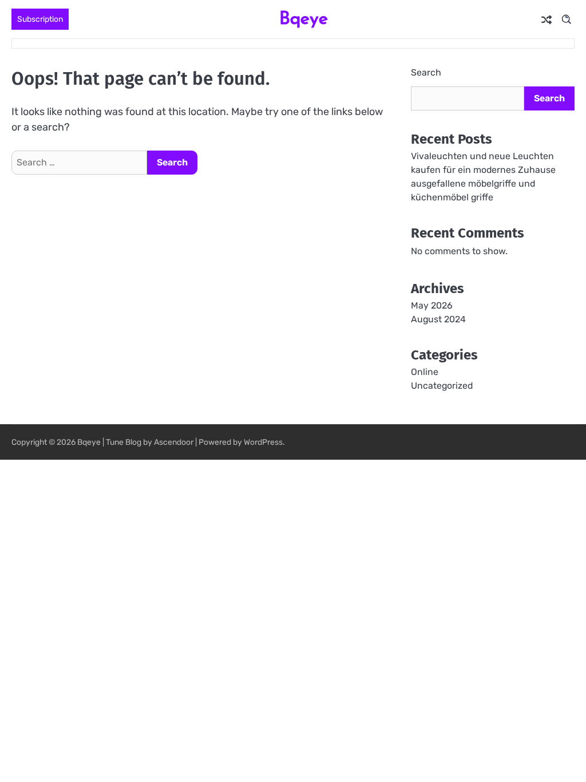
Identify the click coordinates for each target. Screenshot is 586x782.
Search (426, 72)
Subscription (40, 18)
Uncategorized (442, 385)
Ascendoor (173, 442)
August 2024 (438, 319)
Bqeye (303, 18)
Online (424, 371)
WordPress (263, 442)
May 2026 (432, 305)
